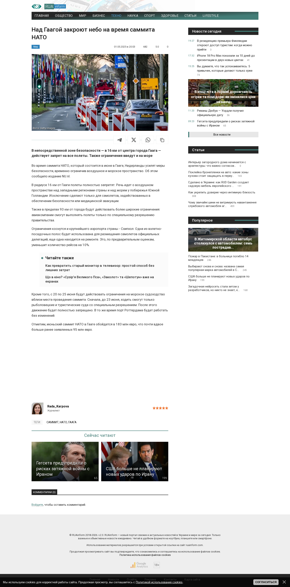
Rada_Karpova (58, 406)
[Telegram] (119, 140)
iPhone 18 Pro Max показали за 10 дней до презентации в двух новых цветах (226, 58)
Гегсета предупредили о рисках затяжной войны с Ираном (225, 123)
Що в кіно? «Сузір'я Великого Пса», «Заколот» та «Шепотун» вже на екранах (99, 279)
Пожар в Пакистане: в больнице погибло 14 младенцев (218, 258)
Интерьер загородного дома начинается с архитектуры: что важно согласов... (217, 164)
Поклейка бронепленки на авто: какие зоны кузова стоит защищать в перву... (218, 174)
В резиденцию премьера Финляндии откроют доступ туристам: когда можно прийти (224, 45)
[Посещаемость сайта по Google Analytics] (139, 565)
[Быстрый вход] (251, 6)
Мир (35, 46)
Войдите (37, 504)
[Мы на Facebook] (105, 526)
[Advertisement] (100, 369)
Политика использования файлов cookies (145, 554)
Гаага (72, 422)
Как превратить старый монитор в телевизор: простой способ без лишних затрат (99, 268)
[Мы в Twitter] (184, 526)
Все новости (221, 134)
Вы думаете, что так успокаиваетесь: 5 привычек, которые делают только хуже (225, 71)
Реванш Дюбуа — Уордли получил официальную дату (220, 113)
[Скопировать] (162, 140)
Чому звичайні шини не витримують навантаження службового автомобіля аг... (222, 204)
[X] (134, 140)
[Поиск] (238, 6)
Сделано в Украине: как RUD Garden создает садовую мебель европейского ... (218, 184)
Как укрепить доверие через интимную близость (221, 194)
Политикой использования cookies (159, 582)
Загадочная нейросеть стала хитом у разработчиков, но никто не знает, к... (218, 288)
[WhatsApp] (148, 140)
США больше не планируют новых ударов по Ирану (219, 278)
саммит (53, 422)
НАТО (63, 422)
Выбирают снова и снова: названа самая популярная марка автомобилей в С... (217, 268)
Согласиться (266, 582)
